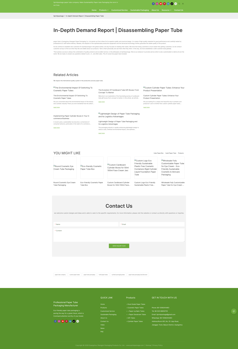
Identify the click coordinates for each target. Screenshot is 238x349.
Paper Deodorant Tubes (137, 314)
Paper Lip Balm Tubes (136, 311)
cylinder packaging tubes (118, 274)
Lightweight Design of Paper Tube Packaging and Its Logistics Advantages (117, 123)
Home (102, 304)
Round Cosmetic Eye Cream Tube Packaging (64, 184)
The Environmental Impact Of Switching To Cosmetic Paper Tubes (70, 97)
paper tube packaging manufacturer (138, 274)
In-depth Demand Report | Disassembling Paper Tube (85, 16)
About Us (103, 318)
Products (181, 153)
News (102, 328)
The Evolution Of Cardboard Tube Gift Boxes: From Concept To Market (118, 91)
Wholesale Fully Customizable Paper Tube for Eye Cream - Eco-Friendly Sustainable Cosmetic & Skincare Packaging (173, 184)
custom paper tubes (75, 274)
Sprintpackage (58, 16)
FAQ (101, 332)
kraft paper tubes (103, 274)
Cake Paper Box (159, 153)
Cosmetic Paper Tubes (136, 308)
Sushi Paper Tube (170, 153)
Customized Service (107, 311)
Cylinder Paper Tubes (135, 321)
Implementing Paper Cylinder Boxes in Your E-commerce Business (71, 117)
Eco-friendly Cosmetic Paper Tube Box (91, 184)
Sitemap (148, 345)
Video (102, 325)
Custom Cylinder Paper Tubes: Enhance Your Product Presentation (161, 97)
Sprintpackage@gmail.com (165, 314)
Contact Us (104, 321)
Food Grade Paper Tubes (136, 304)
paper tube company (60, 274)
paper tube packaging (89, 274)
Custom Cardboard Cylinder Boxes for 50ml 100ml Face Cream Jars (118, 184)
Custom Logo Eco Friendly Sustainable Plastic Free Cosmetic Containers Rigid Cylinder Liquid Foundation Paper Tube (144, 184)
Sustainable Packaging (108, 314)
